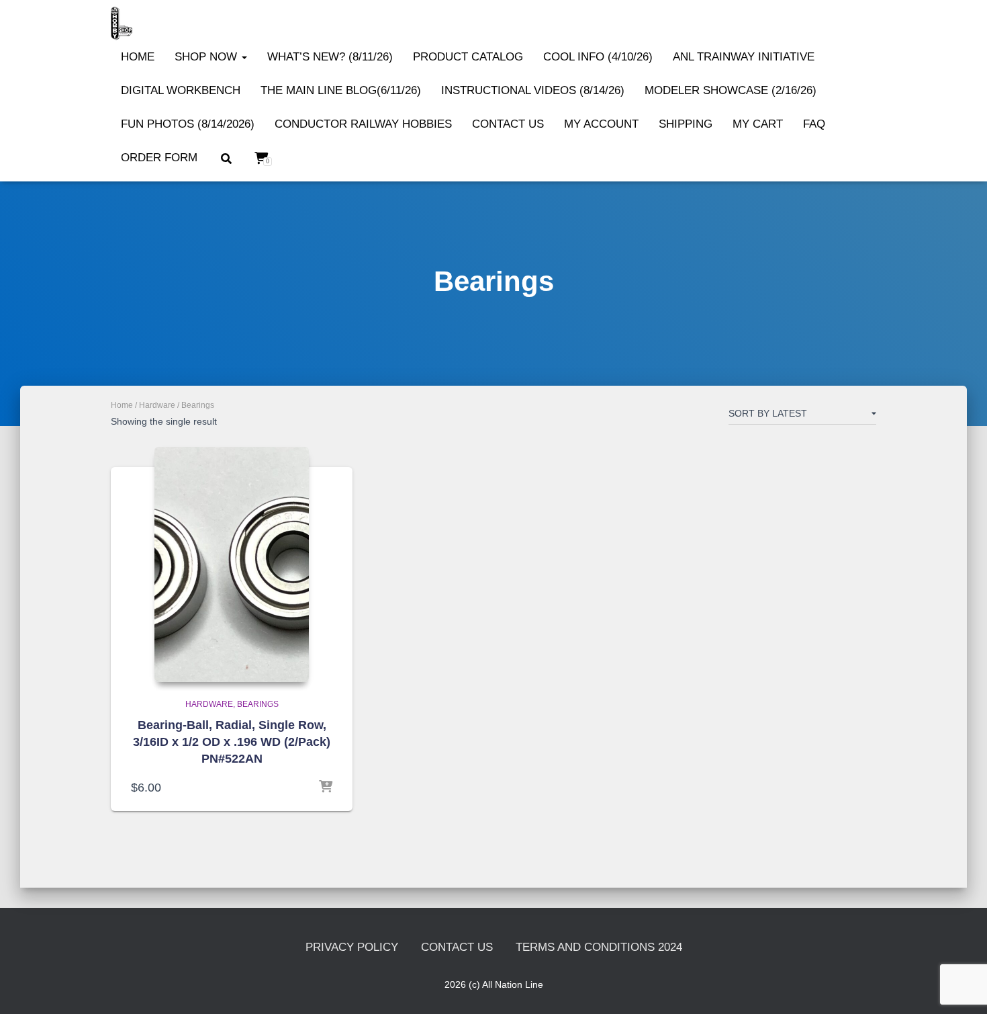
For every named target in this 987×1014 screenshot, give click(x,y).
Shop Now (207, 56)
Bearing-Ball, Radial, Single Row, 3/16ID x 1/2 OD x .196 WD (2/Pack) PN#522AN (231, 741)
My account (601, 124)
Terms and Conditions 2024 (599, 947)
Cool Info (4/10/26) (598, 56)
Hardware (157, 405)
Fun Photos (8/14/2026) (187, 124)
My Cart (758, 124)
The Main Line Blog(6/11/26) (341, 90)
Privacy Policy (352, 947)
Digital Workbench (180, 90)
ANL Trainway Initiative (743, 56)
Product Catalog (468, 56)
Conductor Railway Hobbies (363, 124)
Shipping (685, 124)
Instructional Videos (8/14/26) (532, 90)
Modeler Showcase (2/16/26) (730, 90)
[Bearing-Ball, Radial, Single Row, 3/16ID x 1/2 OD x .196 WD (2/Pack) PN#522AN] (231, 564)
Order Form (159, 157)
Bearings (258, 704)
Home (137, 56)
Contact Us (508, 124)
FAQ (814, 124)
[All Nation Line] (121, 23)
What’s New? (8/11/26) (330, 56)
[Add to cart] (325, 787)
